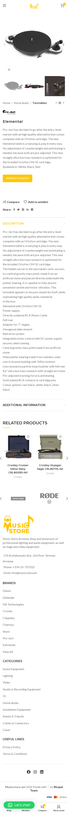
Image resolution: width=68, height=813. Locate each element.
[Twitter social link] (18, 209)
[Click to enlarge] (9, 69)
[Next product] (63, 103)
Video (6, 682)
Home (7, 103)
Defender (9, 597)
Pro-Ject (8, 638)
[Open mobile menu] (4, 5)
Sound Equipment (13, 669)
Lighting (8, 675)
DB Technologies (13, 604)
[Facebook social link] (14, 209)
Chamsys (8, 624)
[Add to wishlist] (28, 437)
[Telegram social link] (32, 209)
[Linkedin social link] (27, 209)
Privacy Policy (11, 747)
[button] (19, 805)
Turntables (39, 103)
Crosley (18, 476)
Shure (6, 631)
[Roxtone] (18, 499)
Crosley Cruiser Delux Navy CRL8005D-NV (17, 469)
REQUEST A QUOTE (17, 178)
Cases (6, 730)
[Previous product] (56, 103)
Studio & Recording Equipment (22, 689)
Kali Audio (9, 645)
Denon (7, 590)
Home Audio (21, 103)
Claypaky (9, 618)
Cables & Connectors (16, 723)
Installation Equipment (17, 709)
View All (8, 651)
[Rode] (49, 499)
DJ (4, 696)
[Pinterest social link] (23, 209)
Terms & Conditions (15, 753)
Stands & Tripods (13, 716)
